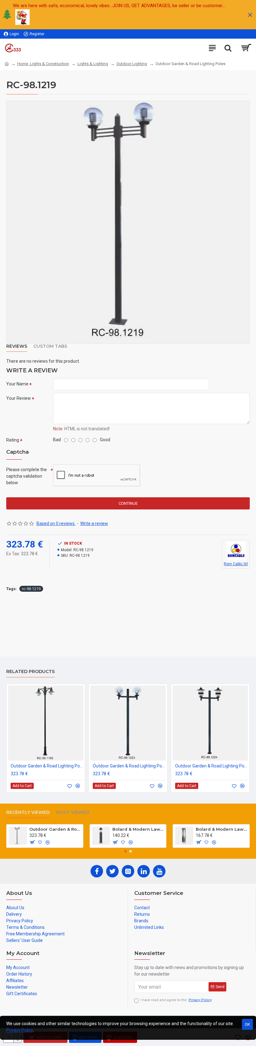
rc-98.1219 (31, 588)
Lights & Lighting (92, 63)
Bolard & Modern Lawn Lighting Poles (138, 829)
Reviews (16, 346)
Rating (12, 439)
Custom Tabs (50, 346)
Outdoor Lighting (131, 63)
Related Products (30, 671)
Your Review (18, 398)
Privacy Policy (19, 1030)
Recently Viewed (28, 812)
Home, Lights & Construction (43, 63)
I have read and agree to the (176, 1000)
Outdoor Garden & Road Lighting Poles (47, 765)
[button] (125, 851)
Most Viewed (72, 812)
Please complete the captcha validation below (26, 476)
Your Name (17, 383)
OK (247, 1024)
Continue (128, 503)
